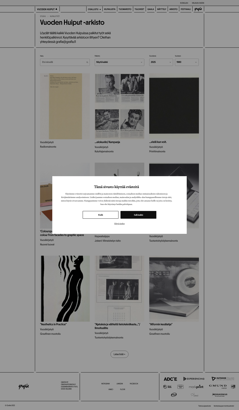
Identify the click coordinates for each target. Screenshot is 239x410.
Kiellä (100, 214)
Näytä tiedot (119, 223)
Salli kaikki (138, 214)
